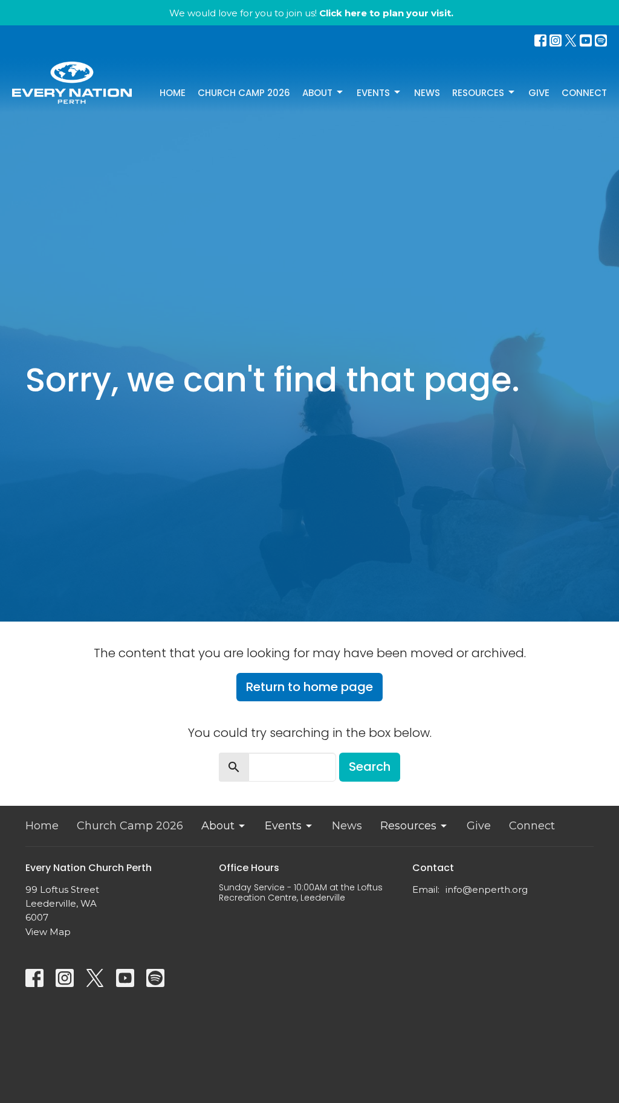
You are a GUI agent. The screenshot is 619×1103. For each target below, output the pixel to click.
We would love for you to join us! (311, 13)
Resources (478, 92)
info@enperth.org (487, 889)
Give (538, 92)
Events (373, 92)
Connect (584, 92)
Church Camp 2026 (244, 92)
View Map (48, 931)
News (427, 92)
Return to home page (309, 686)
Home (173, 92)
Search (370, 766)
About (317, 92)
